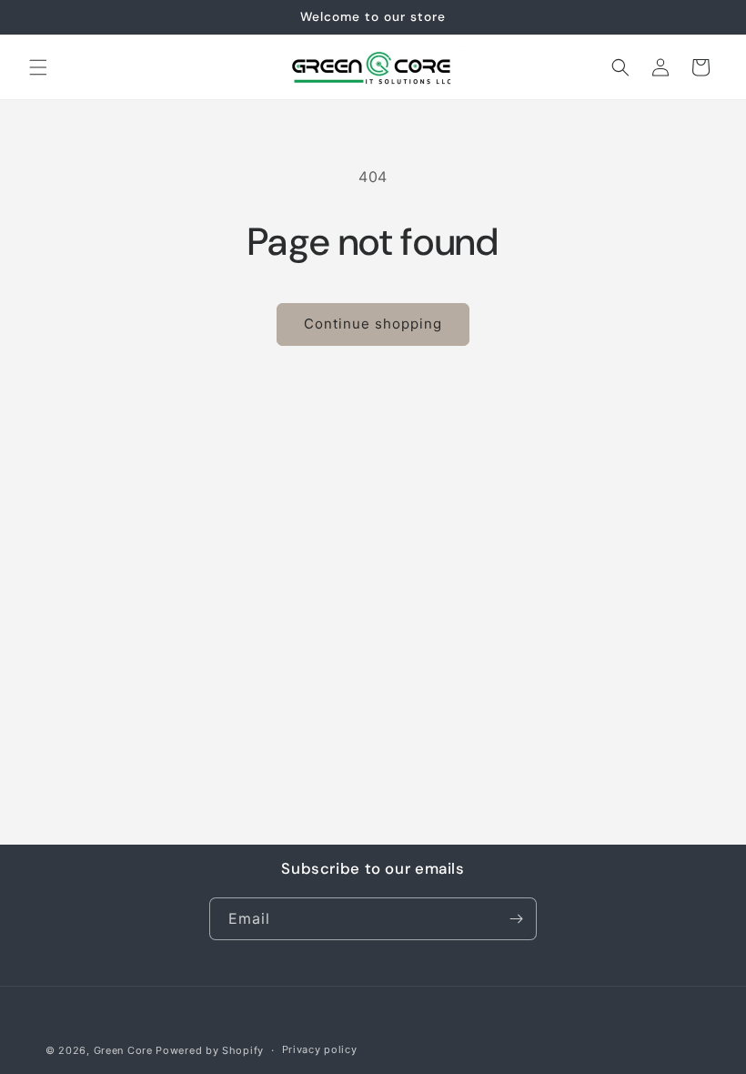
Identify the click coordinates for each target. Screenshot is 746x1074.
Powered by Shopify (210, 1050)
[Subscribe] (516, 918)
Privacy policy (320, 1049)
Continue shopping (373, 323)
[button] (38, 67)
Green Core (123, 1050)
